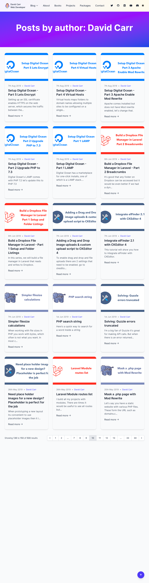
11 (100, 438)
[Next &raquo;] (141, 438)
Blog (32, 5)
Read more (14, 115)
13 (114, 438)
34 (135, 438)
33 (127, 438)
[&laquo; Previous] (50, 438)
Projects (70, 5)
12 (107, 438)
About (46, 5)
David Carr (29, 86)
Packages (85, 5)
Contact (99, 5)
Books (57, 5)
